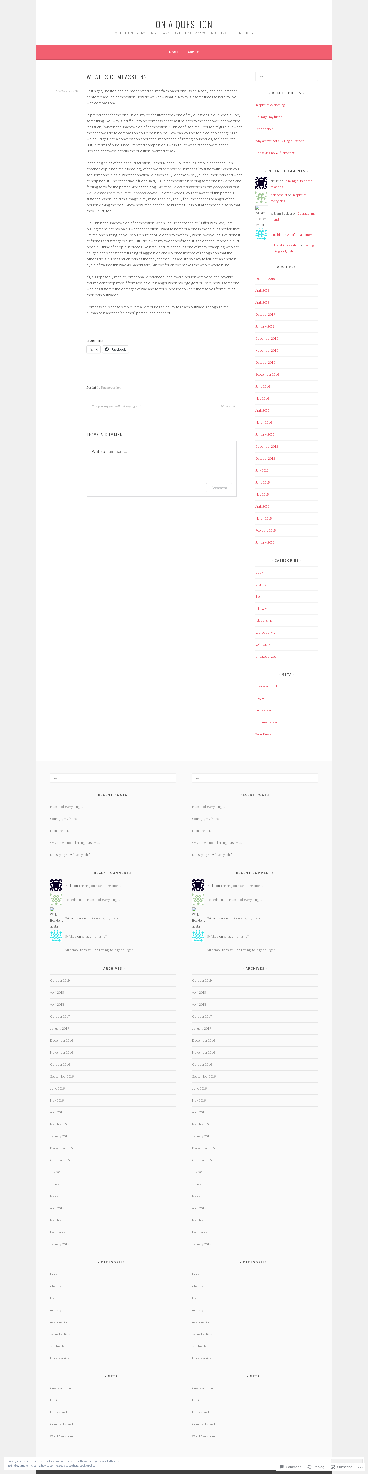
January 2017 (264, 326)
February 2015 (265, 530)
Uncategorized (111, 387)
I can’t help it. (264, 129)
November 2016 (266, 350)
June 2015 (262, 482)
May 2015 (262, 494)
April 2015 (262, 506)
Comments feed (266, 722)
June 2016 (262, 386)
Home (173, 52)
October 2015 (265, 458)
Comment (219, 488)
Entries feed (263, 710)
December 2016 (266, 338)
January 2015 (264, 542)
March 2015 (263, 518)
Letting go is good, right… (117, 950)
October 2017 (265, 314)
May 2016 (262, 398)
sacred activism (266, 632)
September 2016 (267, 374)
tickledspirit (279, 195)
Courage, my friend (268, 117)
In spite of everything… (271, 105)
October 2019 (265, 278)
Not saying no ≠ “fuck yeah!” (275, 153)
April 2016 (262, 410)
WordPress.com (266, 734)
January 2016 (264, 434)
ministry (261, 608)
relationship (263, 620)
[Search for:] (286, 76)
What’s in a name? (299, 234)
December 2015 (266, 446)
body (259, 572)
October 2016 (265, 362)
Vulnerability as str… (285, 245)
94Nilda (276, 234)
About (193, 52)
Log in (259, 698)
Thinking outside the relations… (101, 885)
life (257, 596)
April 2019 (262, 290)
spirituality (262, 644)
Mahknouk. (229, 406)
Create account (266, 686)
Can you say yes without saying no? (116, 406)
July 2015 (262, 470)
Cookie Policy (87, 1465)
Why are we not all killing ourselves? (280, 141)
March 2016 (263, 422)
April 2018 (262, 302)
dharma (260, 584)
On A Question (184, 24)
